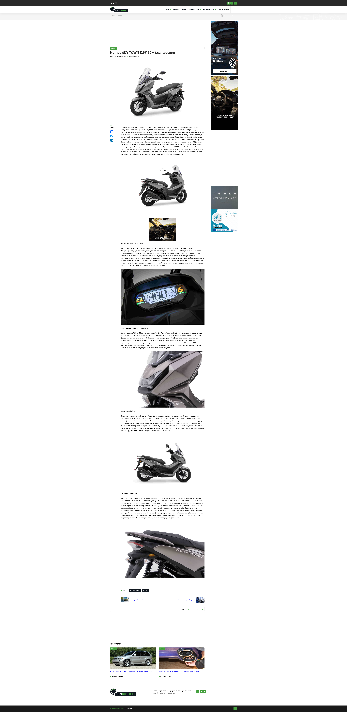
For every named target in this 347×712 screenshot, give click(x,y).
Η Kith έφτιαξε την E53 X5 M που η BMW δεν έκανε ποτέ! (131, 671)
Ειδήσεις (120, 16)
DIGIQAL (130, 708)
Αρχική (113, 16)
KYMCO (145, 590)
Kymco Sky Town (134, 590)
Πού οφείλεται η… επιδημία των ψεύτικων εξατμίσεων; (179, 671)
